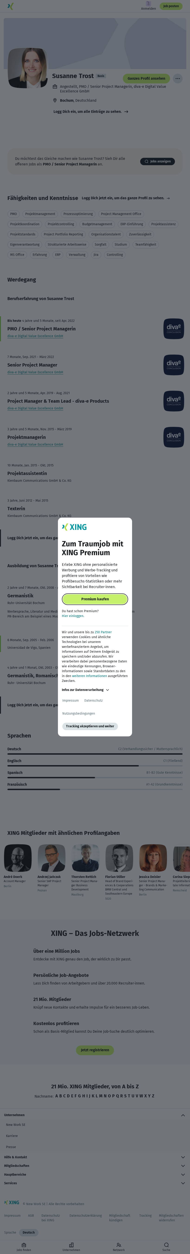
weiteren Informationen (89, 676)
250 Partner (103, 632)
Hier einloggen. (73, 616)
